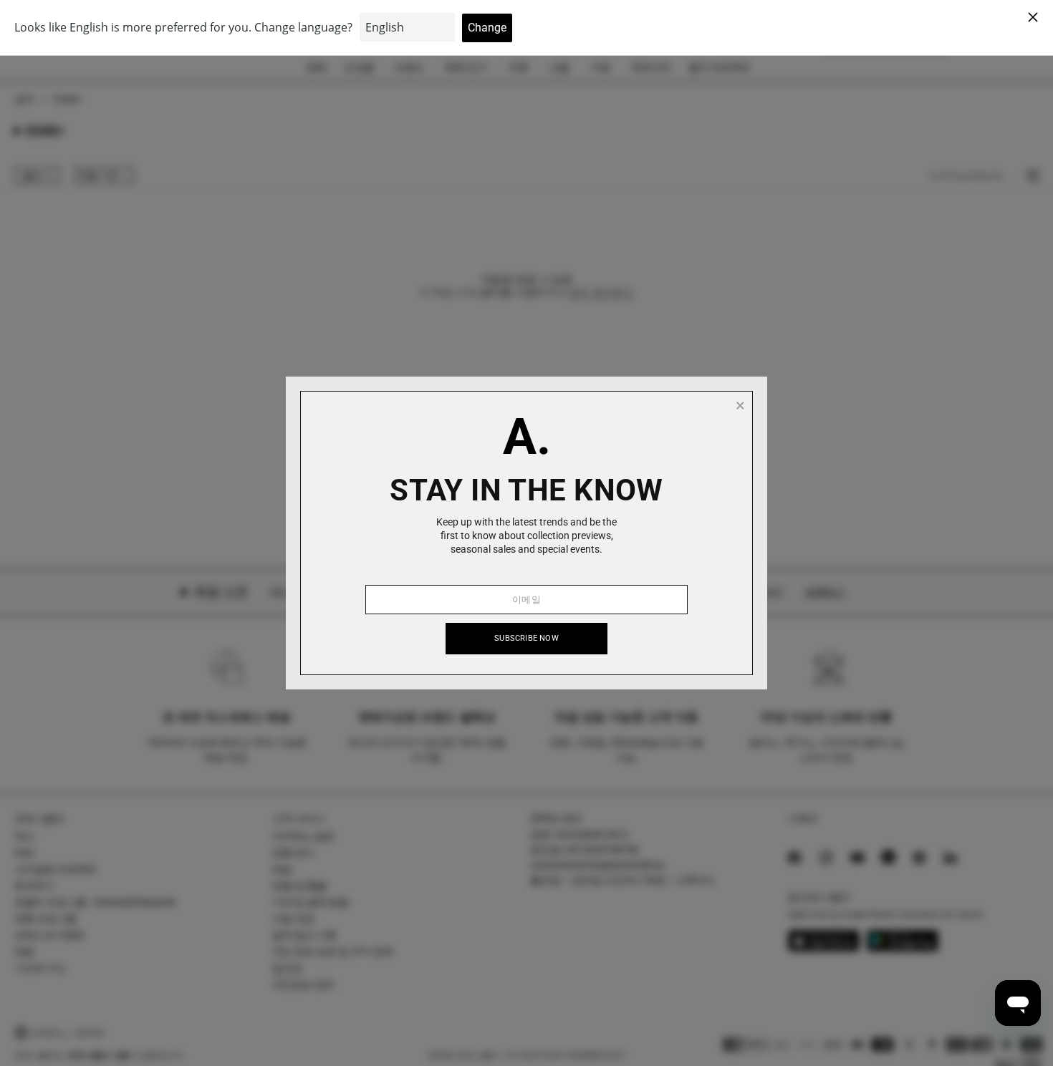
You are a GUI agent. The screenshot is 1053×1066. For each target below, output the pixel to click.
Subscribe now (526, 638)
